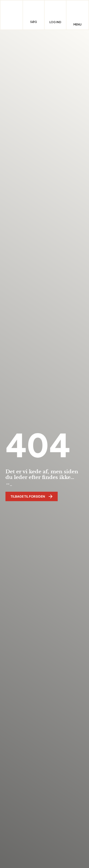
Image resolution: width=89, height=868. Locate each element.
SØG (33, 22)
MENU (77, 24)
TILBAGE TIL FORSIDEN (28, 496)
